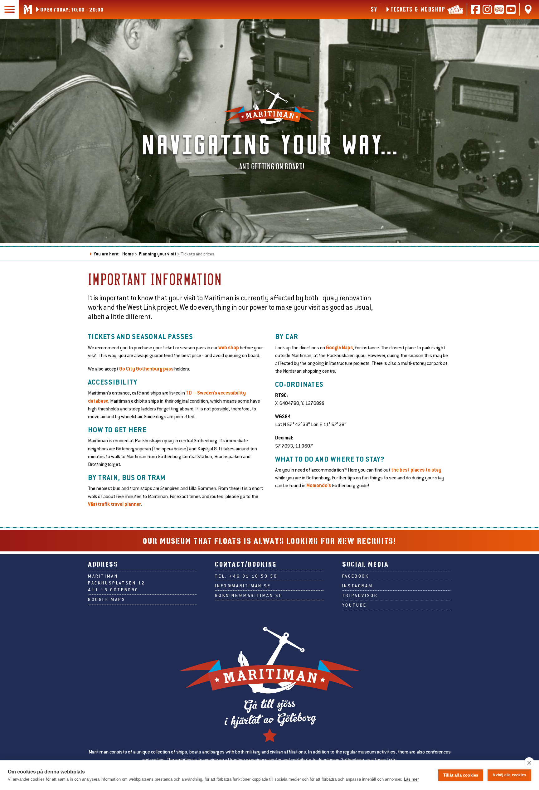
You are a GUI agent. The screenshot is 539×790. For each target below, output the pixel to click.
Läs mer (411, 779)
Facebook (355, 576)
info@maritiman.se (243, 586)
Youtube (354, 605)
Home (128, 254)
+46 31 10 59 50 (253, 576)
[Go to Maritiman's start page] (28, 9)
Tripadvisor (360, 595)
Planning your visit (157, 254)
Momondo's (318, 485)
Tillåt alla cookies (460, 775)
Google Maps (339, 347)
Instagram (357, 586)
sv (374, 9)
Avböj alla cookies (509, 775)
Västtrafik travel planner (114, 504)
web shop (228, 347)
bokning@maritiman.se (248, 595)
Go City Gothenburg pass (146, 368)
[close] (529, 762)
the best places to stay (416, 469)
